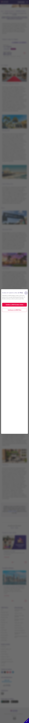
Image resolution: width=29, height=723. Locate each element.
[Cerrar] (26, 293)
